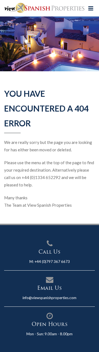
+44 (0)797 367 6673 (52, 261)
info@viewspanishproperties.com (49, 298)
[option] (49, 43)
